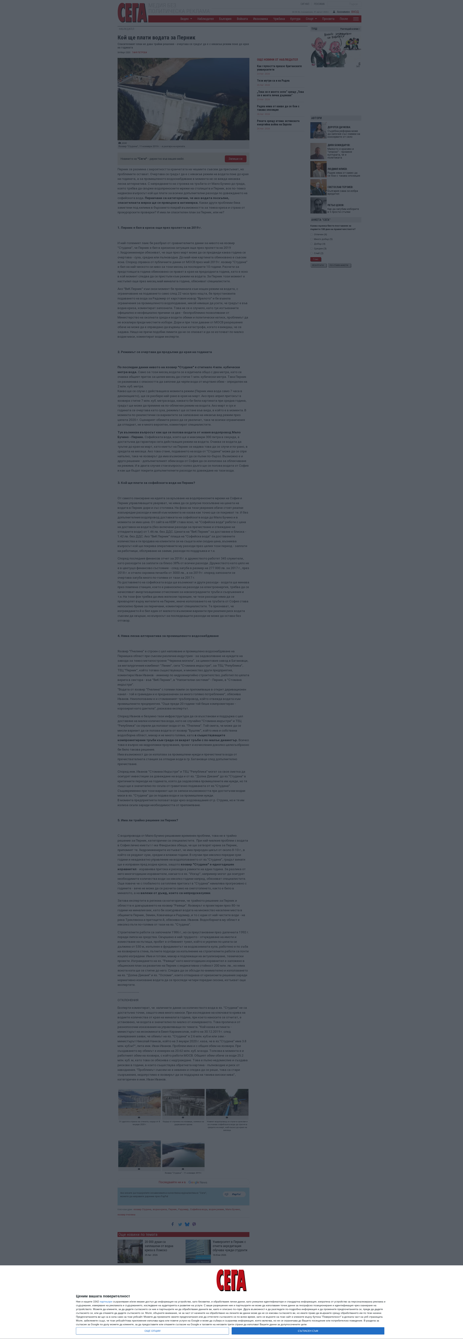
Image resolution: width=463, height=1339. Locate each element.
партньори (106, 1301)
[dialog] (231, 1302)
